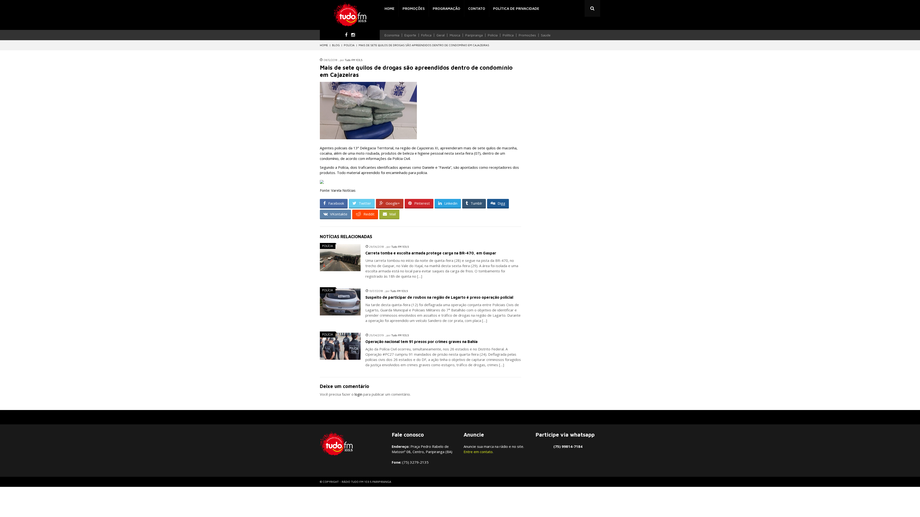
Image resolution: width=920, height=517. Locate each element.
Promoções (413, 8)
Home (390, 8)
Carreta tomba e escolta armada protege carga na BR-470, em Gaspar (430, 253)
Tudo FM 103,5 (353, 60)
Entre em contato (478, 451)
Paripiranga (474, 35)
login (358, 394)
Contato (476, 8)
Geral (441, 35)
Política (508, 35)
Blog (336, 45)
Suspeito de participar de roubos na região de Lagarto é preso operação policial (439, 297)
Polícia (493, 35)
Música (455, 35)
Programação (446, 8)
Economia (392, 35)
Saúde (546, 35)
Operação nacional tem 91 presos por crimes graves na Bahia (421, 341)
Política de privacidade (516, 8)
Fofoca (426, 35)
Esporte (410, 35)
